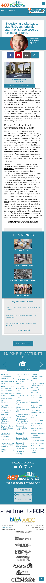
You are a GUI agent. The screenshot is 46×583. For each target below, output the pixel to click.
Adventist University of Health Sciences (7, 376)
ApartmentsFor (7, 527)
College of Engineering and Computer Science (37, 377)
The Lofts (7, 131)
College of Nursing (20, 453)
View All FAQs (24, 344)
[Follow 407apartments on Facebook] (20, 467)
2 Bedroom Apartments (23, 265)
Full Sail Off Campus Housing (37, 411)
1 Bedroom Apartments (23, 250)
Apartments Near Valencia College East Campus (8, 388)
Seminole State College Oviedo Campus (7, 428)
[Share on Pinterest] (18, 55)
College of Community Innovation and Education (21, 446)
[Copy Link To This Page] (35, 55)
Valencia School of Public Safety (7, 406)
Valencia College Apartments (37, 444)
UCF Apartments (37, 440)
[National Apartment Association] (16, 520)
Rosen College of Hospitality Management (7, 400)
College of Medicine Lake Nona (21, 428)
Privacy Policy (33, 483)
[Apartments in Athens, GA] (23, 565)
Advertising (24, 490)
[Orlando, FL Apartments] (13, 4)
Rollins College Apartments (36, 424)
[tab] (23, 365)
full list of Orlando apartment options (25, 213)
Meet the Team (24, 500)
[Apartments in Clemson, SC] (23, 579)
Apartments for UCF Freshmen (36, 396)
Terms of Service (14, 483)
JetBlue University (38, 420)
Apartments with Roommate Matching (22, 381)
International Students (35, 401)
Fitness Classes (23, 295)
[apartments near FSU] (23, 551)
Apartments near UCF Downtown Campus (7, 445)
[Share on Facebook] (10, 55)
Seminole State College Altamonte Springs (7, 420)
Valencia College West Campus (7, 382)
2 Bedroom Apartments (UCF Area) (22, 395)
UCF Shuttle (6, 440)
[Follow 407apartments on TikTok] (31, 467)
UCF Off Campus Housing (22, 375)
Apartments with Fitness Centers (23, 280)
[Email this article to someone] (27, 55)
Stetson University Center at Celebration (38, 435)
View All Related (22, 330)
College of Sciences (35, 391)
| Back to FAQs (9, 11)
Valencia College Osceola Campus (8, 394)
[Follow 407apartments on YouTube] (15, 467)
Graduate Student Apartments (23, 415)
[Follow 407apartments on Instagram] (25, 467)
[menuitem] (8, 376)
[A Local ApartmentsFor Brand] (23, 511)
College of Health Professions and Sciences (37, 385)
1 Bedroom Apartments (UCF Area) (22, 388)
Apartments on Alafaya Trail (36, 406)
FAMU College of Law (7, 451)
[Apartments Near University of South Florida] (23, 558)
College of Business (20, 434)
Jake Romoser (34, 41)
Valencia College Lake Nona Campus (37, 450)
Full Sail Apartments (35, 416)
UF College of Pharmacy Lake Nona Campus (22, 421)
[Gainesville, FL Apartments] (23, 537)
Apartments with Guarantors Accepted (7, 435)
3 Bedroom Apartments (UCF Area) (22, 402)
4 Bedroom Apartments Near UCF (22, 409)
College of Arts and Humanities (22, 439)
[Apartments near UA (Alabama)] (23, 572)
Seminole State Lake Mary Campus (7, 412)
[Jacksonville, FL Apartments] (23, 544)
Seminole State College (36, 429)
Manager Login (24, 495)
